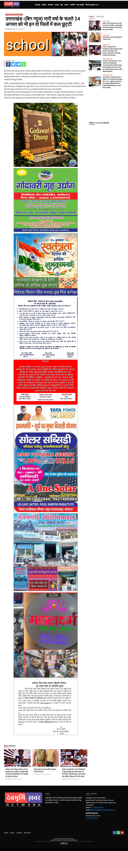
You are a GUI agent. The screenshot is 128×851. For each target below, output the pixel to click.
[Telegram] (18, 64)
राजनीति (72, 5)
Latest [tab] (91, 16)
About (12, 833)
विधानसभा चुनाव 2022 (92, 5)
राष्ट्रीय (44, 5)
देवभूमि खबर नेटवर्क (11, 29)
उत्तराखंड (37, 5)
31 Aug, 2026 (19, 779)
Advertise (27, 833)
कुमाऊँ (12, 14)
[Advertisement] (106, 104)
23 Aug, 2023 (21, 29)
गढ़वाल (17, 14)
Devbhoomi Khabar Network (66, 838)
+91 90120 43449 (97, 807)
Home (6, 833)
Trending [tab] (100, 16)
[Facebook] (8, 64)
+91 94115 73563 (92, 818)
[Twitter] (13, 64)
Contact (19, 833)
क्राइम (57, 5)
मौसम (21, 14)
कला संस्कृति (80, 5)
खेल (61, 5)
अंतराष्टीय (50, 5)
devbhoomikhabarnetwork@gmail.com (102, 810)
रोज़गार (66, 5)
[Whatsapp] (23, 64)
